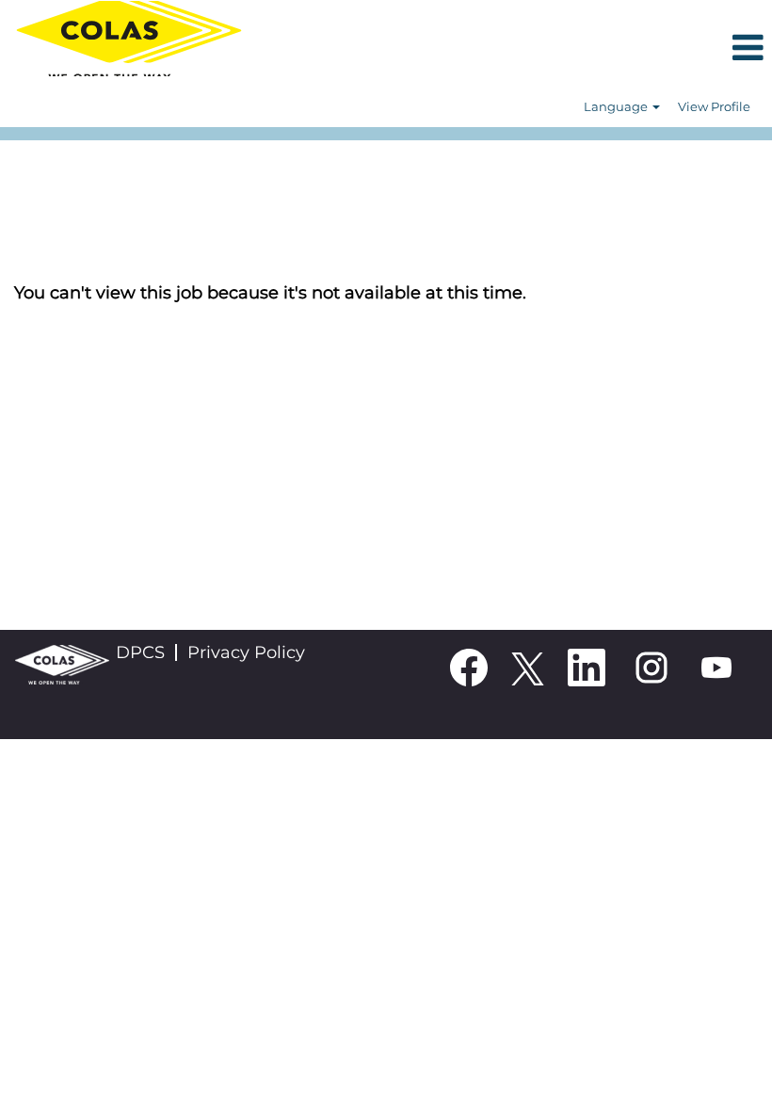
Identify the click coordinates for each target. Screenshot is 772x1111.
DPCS (140, 652)
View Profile (714, 106)
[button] (514, 49)
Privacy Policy (246, 652)
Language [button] (617, 106)
